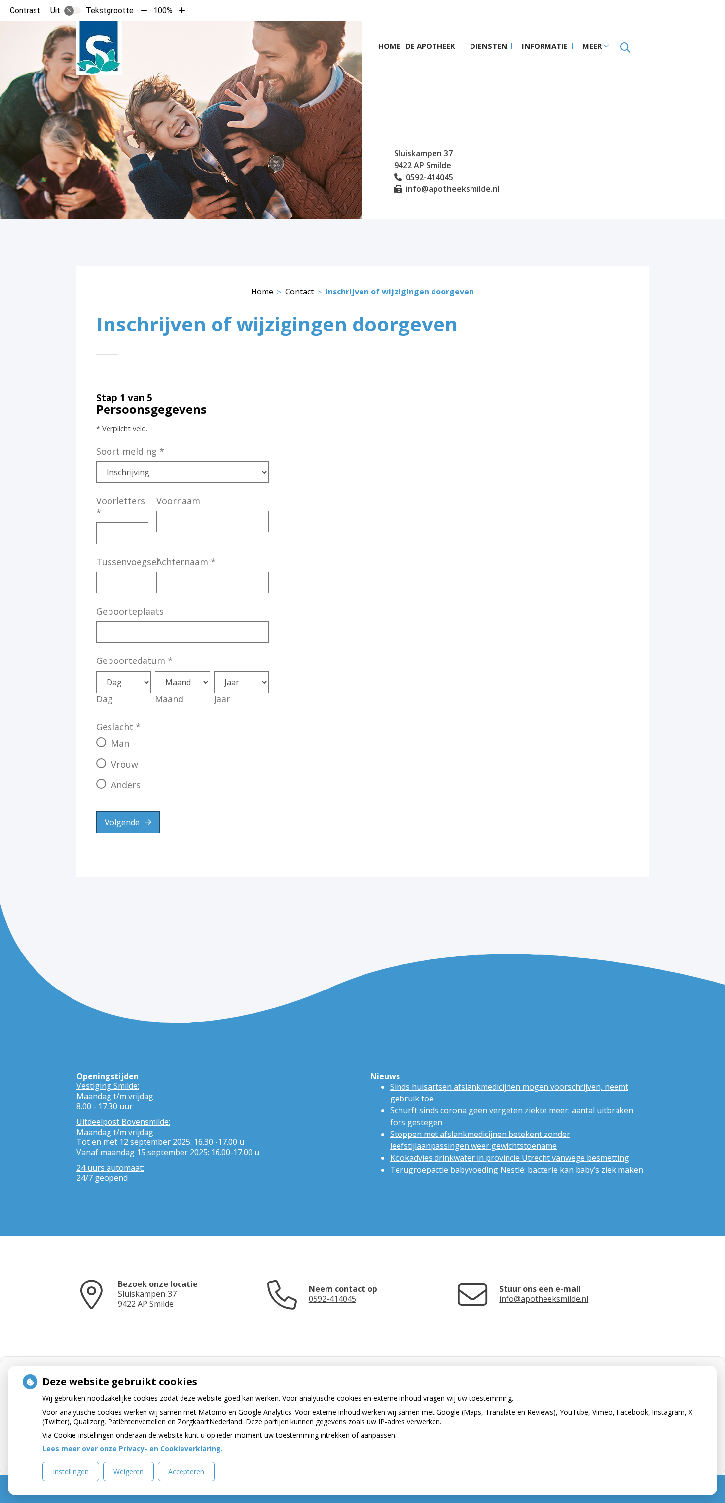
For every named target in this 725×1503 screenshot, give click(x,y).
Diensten (488, 46)
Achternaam (186, 562)
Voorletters (120, 506)
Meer (592, 46)
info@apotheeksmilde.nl (543, 1298)
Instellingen (71, 1471)
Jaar (222, 699)
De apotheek (430, 46)
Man (120, 743)
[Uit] (72, 10)
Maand (169, 699)
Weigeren (128, 1471)
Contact (299, 291)
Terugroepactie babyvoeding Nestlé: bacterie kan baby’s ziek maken (516, 1169)
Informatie (545, 46)
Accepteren (186, 1471)
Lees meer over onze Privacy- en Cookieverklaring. (132, 1448)
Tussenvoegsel (127, 562)
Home (389, 46)
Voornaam (178, 501)
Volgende (122, 822)
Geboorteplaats (130, 611)
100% (163, 10)
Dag (104, 699)
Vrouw (124, 764)
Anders (126, 785)
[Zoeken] (625, 48)
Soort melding (130, 451)
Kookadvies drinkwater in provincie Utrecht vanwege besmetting (509, 1157)
